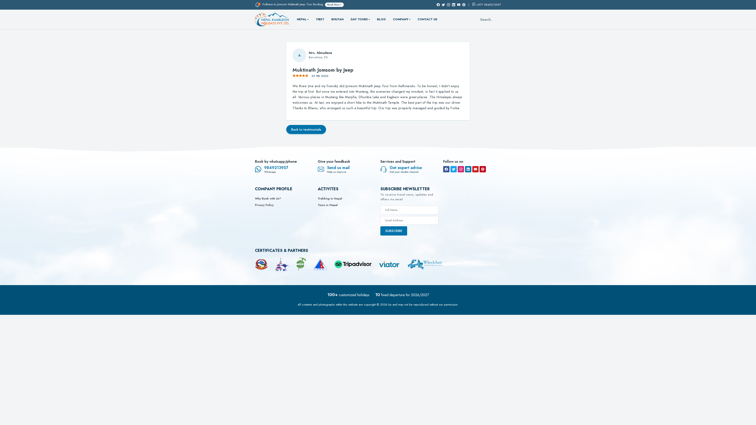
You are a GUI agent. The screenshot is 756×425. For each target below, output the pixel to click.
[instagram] (461, 169)
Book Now (333, 4)
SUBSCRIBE (393, 230)
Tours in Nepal (328, 205)
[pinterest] (483, 169)
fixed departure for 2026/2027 (402, 295)
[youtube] (475, 169)
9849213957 (276, 168)
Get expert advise (406, 168)
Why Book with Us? (268, 198)
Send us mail (338, 168)
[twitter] (453, 169)
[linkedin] (468, 169)
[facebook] (446, 169)
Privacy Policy (264, 205)
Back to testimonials (306, 129)
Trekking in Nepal (330, 198)
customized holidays (348, 295)
